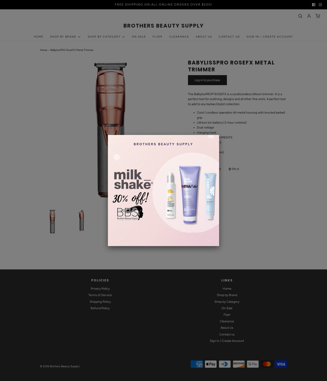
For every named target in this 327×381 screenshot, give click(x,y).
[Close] (219, 135)
